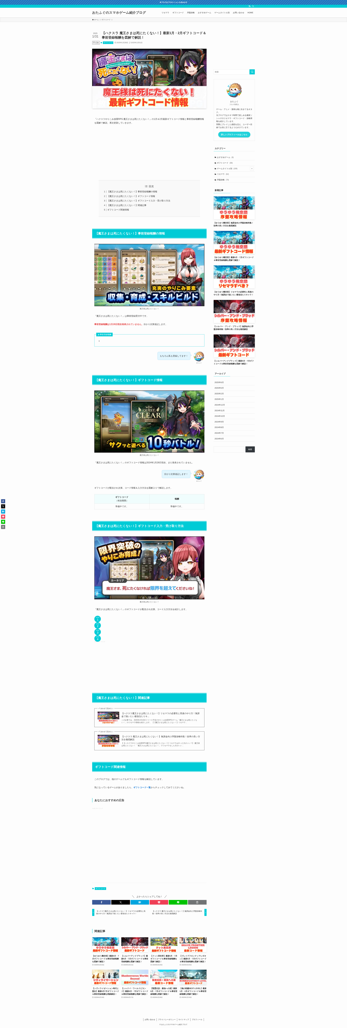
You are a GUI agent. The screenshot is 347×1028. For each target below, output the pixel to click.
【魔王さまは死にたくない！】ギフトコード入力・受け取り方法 (138, 201)
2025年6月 (219, 382)
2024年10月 (220, 416)
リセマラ (223, 174)
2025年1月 (219, 399)
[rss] (249, 6)
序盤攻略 (223, 180)
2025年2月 (219, 394)
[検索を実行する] (252, 71)
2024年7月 (219, 433)
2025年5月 (219, 388)
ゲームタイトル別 (227, 168)
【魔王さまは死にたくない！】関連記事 (126, 205)
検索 (250, 449)
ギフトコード (108, 42)
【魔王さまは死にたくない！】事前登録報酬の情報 (132, 191)
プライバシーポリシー (167, 1020)
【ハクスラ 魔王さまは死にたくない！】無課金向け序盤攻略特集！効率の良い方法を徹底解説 (160, 738)
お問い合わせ (150, 1020)
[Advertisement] (149, 152)
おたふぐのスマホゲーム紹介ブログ (119, 12)
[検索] (253, 6)
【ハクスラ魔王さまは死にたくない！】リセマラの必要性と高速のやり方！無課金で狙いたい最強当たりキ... (160, 715)
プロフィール (197, 1020)
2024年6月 (219, 439)
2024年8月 (219, 427)
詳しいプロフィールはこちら (234, 134)
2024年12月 (220, 405)
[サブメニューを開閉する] (252, 169)
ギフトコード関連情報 (118, 210)
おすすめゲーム (225, 157)
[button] (101, 902)
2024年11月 (220, 410)
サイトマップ (183, 1020)
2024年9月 (219, 422)
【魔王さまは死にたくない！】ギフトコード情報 (131, 196)
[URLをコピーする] (197, 902)
